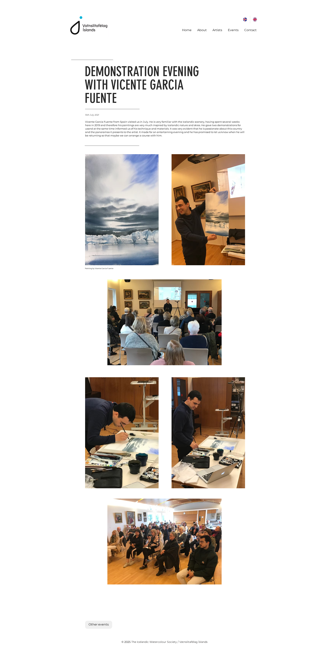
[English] (255, 19)
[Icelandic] (245, 19)
